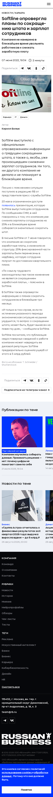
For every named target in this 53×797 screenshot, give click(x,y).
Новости (7, 13)
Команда (7, 564)
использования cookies (17, 772)
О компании (9, 570)
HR (3, 679)
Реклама (7, 639)
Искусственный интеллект (19, 645)
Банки (5, 651)
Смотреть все (11, 687)
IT (16, 117)
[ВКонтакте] (12, 720)
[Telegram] (5, 720)
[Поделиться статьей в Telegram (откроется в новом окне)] (22, 68)
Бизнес (6, 656)
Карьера (20, 13)
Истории (7, 596)
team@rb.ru (9, 712)
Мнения (6, 602)
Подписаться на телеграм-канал (25, 390)
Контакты (8, 576)
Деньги (23, 117)
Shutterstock (9, 365)
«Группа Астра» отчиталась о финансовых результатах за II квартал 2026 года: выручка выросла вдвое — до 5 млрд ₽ (21, 533)
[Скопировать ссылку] (43, 68)
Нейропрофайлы (13, 607)
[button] (48, 4)
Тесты (6, 625)
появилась (8, 205)
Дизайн (6, 674)
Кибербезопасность (15, 668)
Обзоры (7, 613)
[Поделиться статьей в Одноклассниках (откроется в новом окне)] (36, 68)
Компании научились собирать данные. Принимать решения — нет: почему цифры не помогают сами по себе (22, 459)
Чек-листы (8, 619)
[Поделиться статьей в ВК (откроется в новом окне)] (29, 68)
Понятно (26, 790)
